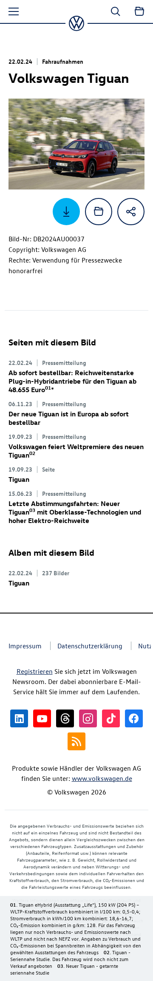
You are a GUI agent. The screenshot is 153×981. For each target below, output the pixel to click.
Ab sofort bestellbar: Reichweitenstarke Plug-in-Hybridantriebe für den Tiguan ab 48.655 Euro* (72, 381)
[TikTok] (111, 718)
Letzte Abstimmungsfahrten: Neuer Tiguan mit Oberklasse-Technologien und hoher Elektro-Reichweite (74, 512)
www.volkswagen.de (102, 778)
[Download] (66, 211)
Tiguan (18, 479)
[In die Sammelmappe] (98, 211)
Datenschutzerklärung (89, 646)
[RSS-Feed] (76, 741)
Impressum (25, 646)
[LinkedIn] (19, 718)
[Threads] (65, 718)
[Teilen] (130, 211)
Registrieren (35, 671)
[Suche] (115, 11)
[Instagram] (88, 718)
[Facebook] (134, 718)
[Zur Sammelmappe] (139, 11)
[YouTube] (42, 718)
